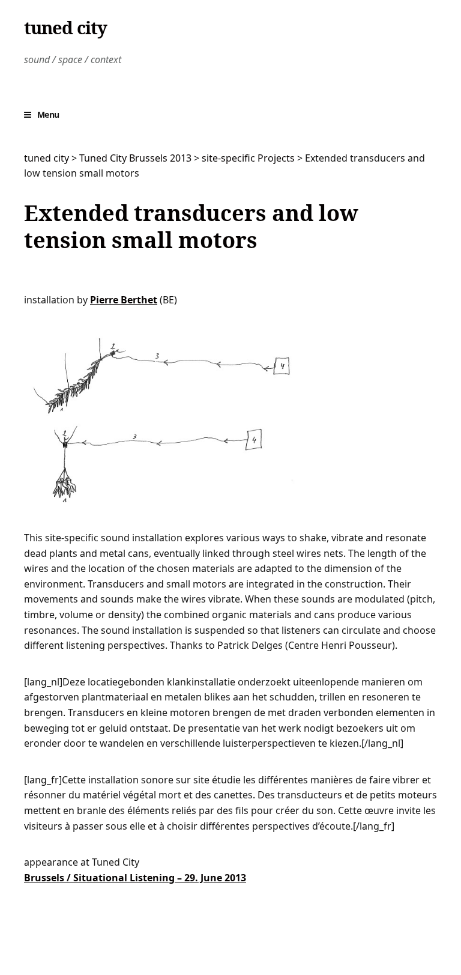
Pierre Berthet (123, 299)
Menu (48, 114)
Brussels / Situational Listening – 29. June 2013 (135, 877)
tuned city (65, 27)
